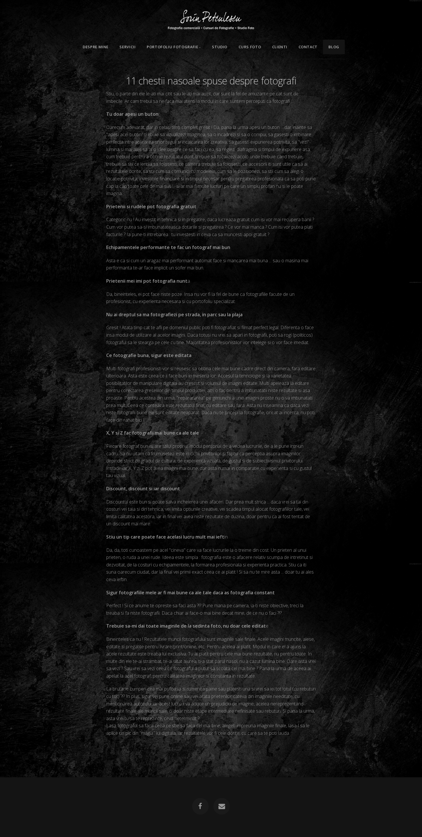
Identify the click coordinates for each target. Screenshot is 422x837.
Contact (308, 46)
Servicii (127, 46)
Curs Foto (250, 46)
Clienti (279, 46)
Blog (333, 46)
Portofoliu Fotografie (172, 46)
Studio (219, 46)
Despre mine (96, 46)
